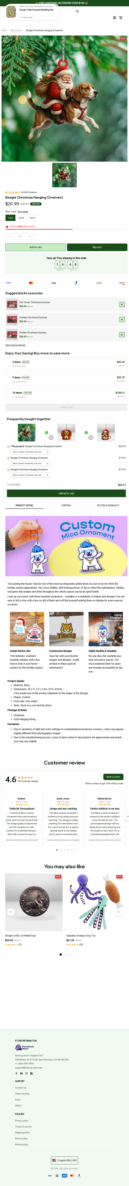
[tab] (57, 850)
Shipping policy (22, 1132)
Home (4, 30)
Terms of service (23, 1126)
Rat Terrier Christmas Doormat (35, 302)
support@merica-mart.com (28, 1067)
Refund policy (21, 1144)
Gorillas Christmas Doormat (33, 317)
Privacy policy (21, 1120)
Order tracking (22, 1093)
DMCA (18, 1105)
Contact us (20, 1087)
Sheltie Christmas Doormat (33, 332)
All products (17, 30)
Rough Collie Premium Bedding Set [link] (36, 10)
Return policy (21, 1138)
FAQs (17, 1099)
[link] (11, 11)
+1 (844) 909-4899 (24, 1063)
